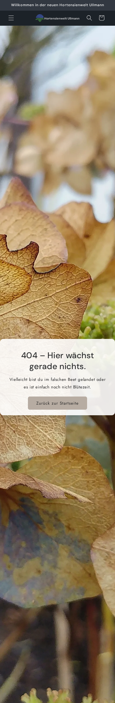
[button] (11, 18)
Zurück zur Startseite (57, 403)
